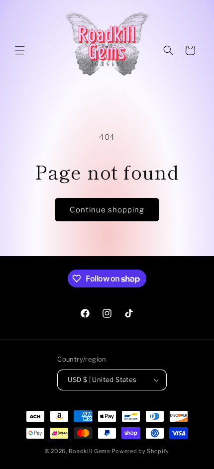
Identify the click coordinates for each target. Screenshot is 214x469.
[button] (20, 50)
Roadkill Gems (89, 451)
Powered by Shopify (140, 451)
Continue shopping (107, 209)
